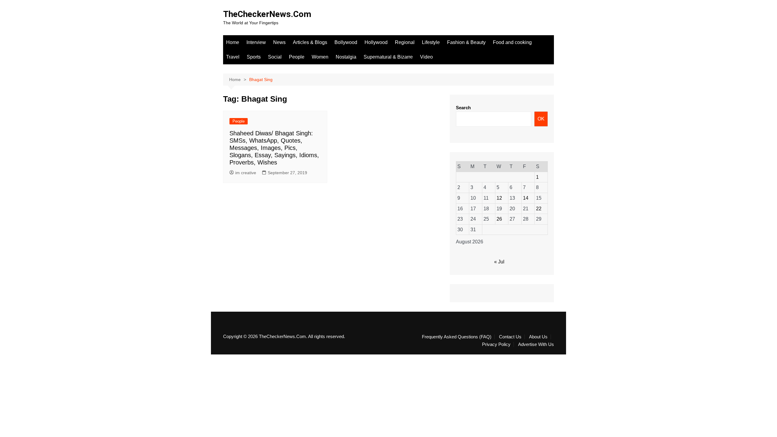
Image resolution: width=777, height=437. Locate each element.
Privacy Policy (496, 344)
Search (463, 107)
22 (538, 208)
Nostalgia (346, 56)
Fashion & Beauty (466, 42)
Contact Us (510, 336)
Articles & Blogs (310, 42)
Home (232, 42)
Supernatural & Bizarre (388, 56)
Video (426, 56)
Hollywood (376, 42)
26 (499, 219)
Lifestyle (431, 42)
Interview (256, 42)
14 (525, 198)
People (296, 56)
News (279, 42)
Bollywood (345, 42)
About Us (538, 336)
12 (499, 198)
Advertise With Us (536, 344)
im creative (245, 172)
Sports (254, 56)
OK (541, 118)
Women (320, 56)
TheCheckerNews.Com (267, 14)
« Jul (499, 261)
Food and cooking (512, 42)
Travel (232, 56)
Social (275, 56)
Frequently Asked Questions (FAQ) (456, 336)
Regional (405, 42)
